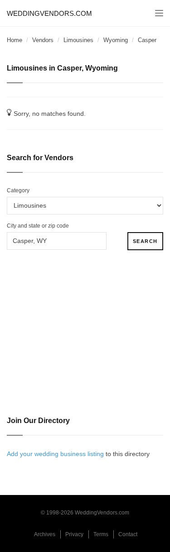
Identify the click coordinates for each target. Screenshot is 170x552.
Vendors (42, 40)
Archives (44, 534)
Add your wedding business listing (55, 453)
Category (18, 190)
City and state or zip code (38, 226)
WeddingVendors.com (49, 13)
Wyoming (115, 40)
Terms (100, 534)
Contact (127, 534)
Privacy (74, 534)
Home (14, 40)
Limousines (78, 40)
